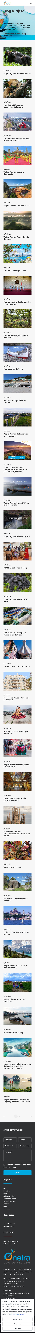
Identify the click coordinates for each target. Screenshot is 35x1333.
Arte (14, 151)
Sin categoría (22, 151)
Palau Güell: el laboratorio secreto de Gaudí (15, 799)
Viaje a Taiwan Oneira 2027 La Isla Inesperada (16, 504)
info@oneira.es (9, 1226)
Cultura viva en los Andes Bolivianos (14, 1000)
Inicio (5, 1188)
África (25, 55)
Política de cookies (10, 1244)
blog (20, 52)
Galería (6, 1204)
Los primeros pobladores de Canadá (16, 900)
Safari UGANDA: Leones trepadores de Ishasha (13, 106)
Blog (5, 1206)
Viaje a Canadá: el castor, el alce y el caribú (15, 967)
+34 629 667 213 (9, 1224)
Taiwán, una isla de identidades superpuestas (17, 303)
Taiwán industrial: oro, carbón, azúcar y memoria (16, 139)
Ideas (5, 1193)
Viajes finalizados (10, 1199)
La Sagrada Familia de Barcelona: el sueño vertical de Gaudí (17, 834)
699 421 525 (11, 1298)
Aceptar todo (17, 1319)
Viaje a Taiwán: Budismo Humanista (14, 173)
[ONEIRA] (7, 3)
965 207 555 (10, 1296)
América (24, 710)
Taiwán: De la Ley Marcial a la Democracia (16, 336)
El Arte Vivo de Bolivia (12, 867)
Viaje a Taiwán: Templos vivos (16, 205)
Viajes (25, 52)
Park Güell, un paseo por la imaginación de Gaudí (15, 634)
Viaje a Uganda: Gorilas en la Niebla (16, 600)
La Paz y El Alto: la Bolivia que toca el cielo (16, 732)
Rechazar (17, 1324)
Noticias (14, 978)
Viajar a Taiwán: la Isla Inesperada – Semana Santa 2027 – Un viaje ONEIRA (16, 469)
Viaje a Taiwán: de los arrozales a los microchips (17, 435)
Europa (17, 611)
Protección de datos (11, 1241)
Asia (12, 117)
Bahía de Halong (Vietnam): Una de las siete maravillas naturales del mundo (17, 1066)
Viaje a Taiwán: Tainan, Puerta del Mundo (16, 238)
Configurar (17, 1328)
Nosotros (7, 1191)
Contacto (7, 1209)
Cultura (24, 117)
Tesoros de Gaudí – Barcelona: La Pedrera (17, 699)
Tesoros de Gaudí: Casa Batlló (17, 666)
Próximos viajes (9, 1196)
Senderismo (18, 87)
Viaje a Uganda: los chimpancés (17, 73)
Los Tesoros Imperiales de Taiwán (15, 401)
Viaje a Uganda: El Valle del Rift (17, 536)
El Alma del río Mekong (13, 1033)
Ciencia (14, 52)
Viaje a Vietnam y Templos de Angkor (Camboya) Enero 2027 (17, 1101)
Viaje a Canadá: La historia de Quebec (16, 933)
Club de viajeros (9, 1201)
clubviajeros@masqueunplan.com (19, 1293)
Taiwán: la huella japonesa (15, 270)
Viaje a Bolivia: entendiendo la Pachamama (16, 766)
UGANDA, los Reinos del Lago (16, 568)
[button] (30, 3)
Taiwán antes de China (13, 369)
